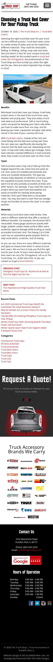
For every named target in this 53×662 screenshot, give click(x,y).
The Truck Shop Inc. (30, 31)
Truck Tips (6, 361)
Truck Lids (6, 358)
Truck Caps (6, 355)
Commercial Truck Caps (12, 340)
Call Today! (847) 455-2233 (31, 5)
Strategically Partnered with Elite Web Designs (26, 658)
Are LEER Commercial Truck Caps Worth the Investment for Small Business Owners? (22, 305)
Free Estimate (26, 261)
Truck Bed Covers (9, 349)
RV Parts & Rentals (10, 343)
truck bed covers (14, 138)
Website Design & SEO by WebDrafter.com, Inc (26, 655)
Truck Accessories (10, 346)
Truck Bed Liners (9, 352)
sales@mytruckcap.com (29, 550)
